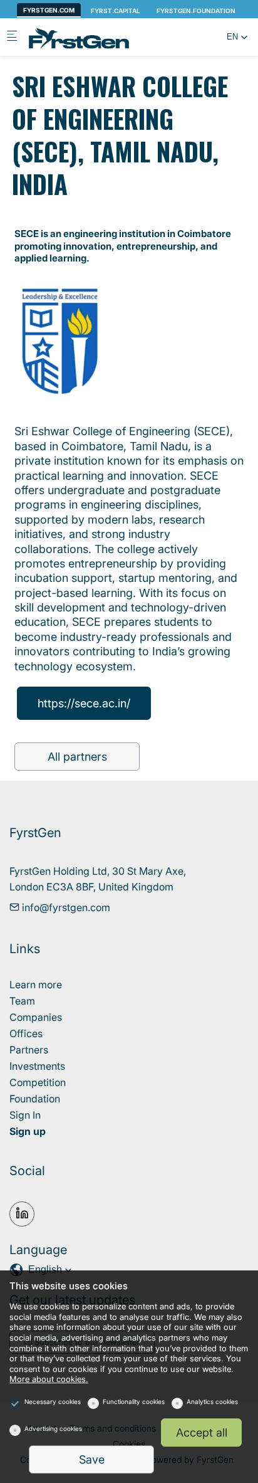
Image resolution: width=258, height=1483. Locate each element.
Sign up (27, 1131)
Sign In (25, 1115)
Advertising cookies (53, 1428)
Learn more (35, 984)
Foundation (34, 1098)
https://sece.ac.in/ (84, 703)
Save (92, 1459)
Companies (35, 1017)
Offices (26, 1033)
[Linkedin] (21, 1214)
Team (22, 1001)
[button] (237, 37)
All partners (77, 756)
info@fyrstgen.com (64, 907)
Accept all (201, 1432)
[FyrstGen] (79, 37)
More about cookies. (48, 1379)
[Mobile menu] (12, 37)
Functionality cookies (134, 1401)
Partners (28, 1049)
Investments (37, 1066)
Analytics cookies (212, 1401)
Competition (37, 1082)
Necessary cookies (52, 1401)
